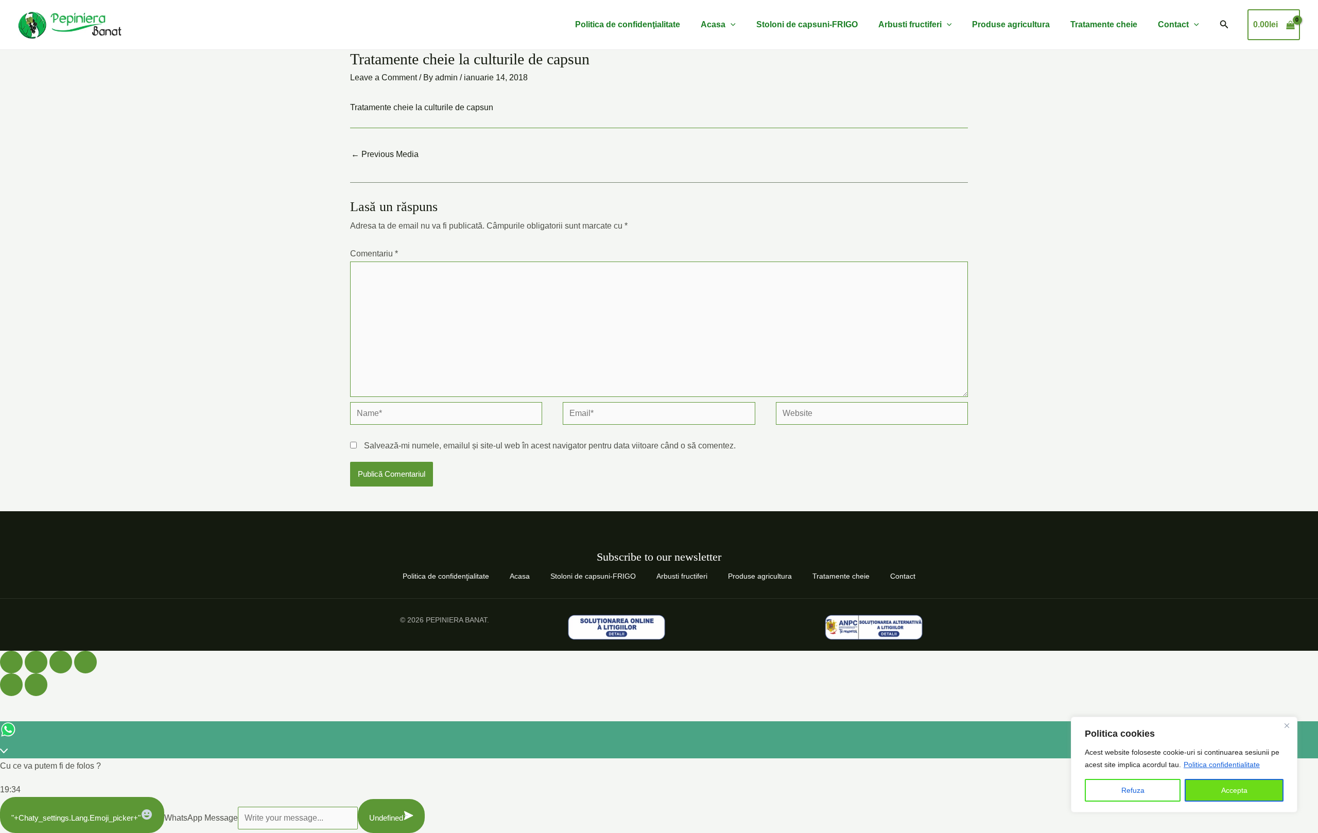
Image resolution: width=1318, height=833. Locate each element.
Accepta (1234, 790)
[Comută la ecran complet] (36, 662)
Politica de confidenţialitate (627, 24)
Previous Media (385, 154)
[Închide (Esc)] (85, 662)
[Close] (1286, 725)
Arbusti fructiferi (910, 24)
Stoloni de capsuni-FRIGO (807, 24)
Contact (1173, 24)
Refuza (1132, 790)
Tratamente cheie (1103, 24)
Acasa (713, 24)
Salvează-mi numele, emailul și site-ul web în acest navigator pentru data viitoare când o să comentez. (550, 445)
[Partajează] (60, 662)
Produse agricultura (1011, 24)
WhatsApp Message (201, 817)
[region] (1184, 764)
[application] (730, 24)
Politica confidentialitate (1222, 764)
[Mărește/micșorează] (11, 662)
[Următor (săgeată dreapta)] (36, 684)
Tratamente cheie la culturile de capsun (421, 107)
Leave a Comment (383, 77)
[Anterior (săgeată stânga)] (11, 684)
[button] (1224, 24)
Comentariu (374, 253)
